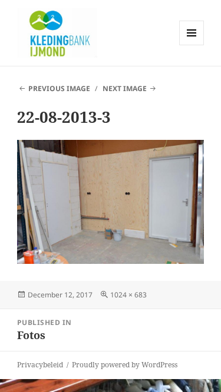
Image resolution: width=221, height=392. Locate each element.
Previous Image (59, 88)
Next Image (125, 88)
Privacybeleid (40, 365)
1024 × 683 (128, 295)
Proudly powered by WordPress (124, 365)
